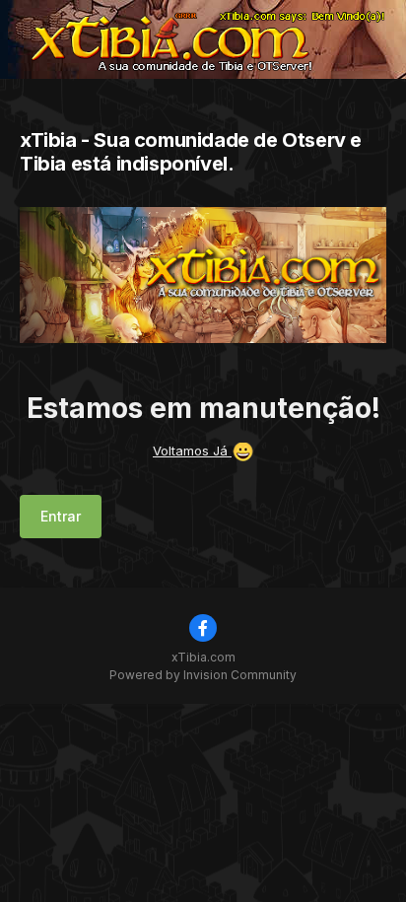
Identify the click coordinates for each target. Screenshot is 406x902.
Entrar (60, 516)
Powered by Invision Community (203, 674)
